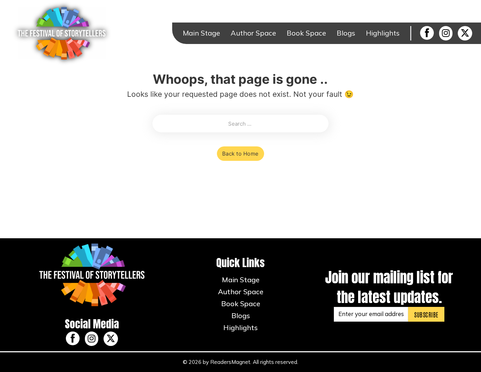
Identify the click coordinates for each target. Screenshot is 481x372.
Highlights (383, 33)
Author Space (253, 33)
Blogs (346, 33)
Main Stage (201, 33)
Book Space (306, 33)
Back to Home (240, 153)
